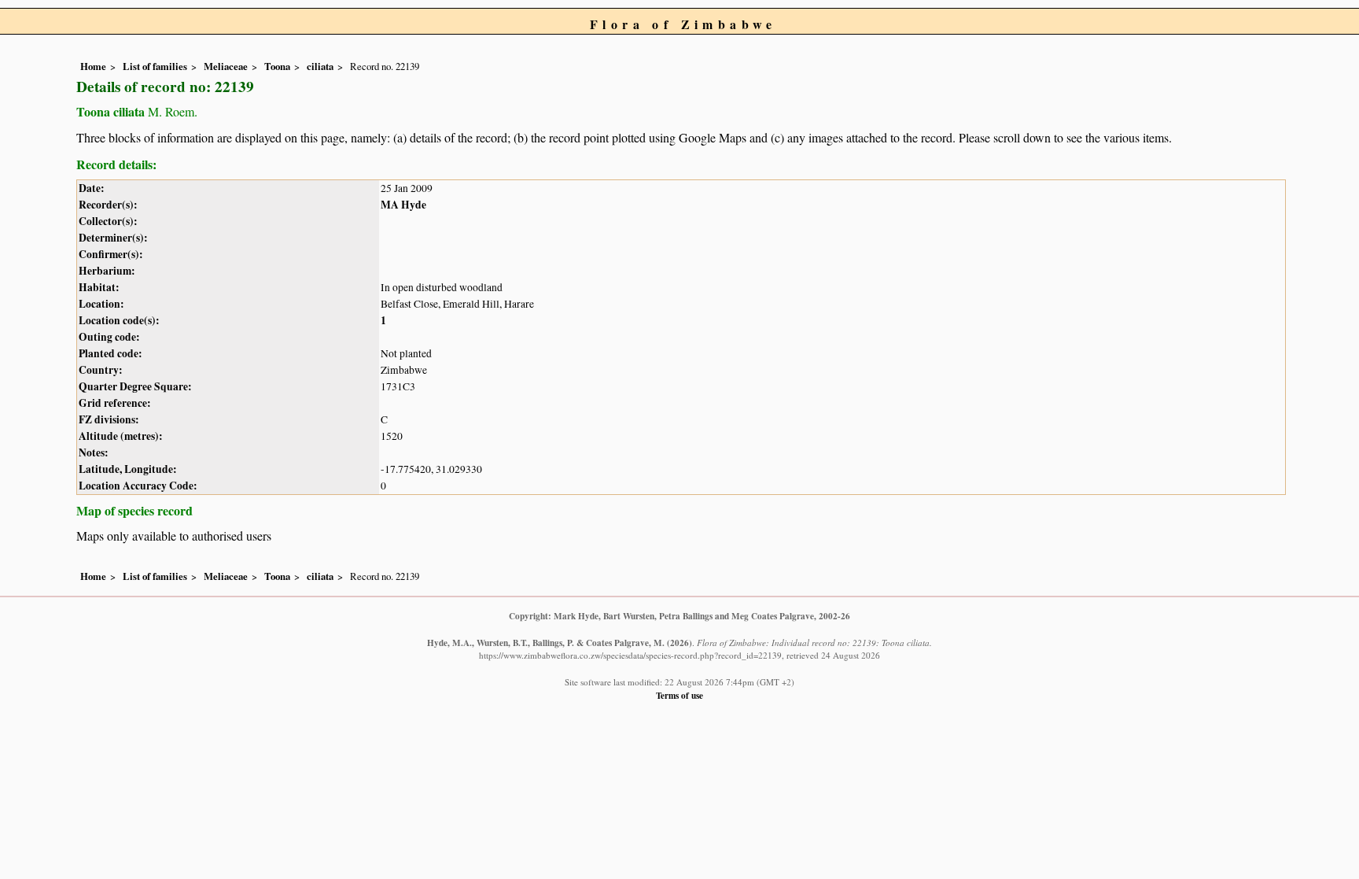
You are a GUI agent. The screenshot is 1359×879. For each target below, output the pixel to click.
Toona (277, 66)
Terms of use (679, 695)
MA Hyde (403, 204)
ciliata (320, 66)
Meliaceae (226, 66)
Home (93, 66)
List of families (155, 66)
